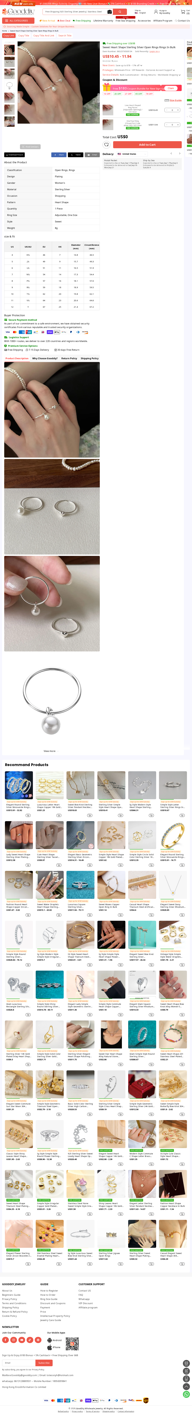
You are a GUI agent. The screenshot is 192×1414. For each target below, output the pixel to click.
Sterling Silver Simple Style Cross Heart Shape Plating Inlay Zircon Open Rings (111, 1105)
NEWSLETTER (10, 1327)
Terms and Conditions (14, 1303)
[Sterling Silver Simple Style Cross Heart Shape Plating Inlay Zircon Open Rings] (111, 1084)
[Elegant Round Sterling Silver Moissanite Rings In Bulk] (19, 785)
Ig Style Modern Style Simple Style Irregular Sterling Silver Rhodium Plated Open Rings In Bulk (49, 955)
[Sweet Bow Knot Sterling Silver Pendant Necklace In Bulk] (80, 785)
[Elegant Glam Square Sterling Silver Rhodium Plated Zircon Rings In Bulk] (142, 985)
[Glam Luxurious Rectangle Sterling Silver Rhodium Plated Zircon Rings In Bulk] (19, 985)
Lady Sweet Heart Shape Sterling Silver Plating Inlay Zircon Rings (18, 855)
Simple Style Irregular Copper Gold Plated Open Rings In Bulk (48, 1204)
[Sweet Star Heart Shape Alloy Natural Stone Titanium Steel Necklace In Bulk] (111, 1034)
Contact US (85, 1290)
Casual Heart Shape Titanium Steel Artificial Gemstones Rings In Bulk (142, 905)
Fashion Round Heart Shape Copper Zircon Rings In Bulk (16, 905)
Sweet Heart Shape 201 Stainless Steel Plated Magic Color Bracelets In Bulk (172, 1055)
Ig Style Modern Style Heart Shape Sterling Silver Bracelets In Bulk (141, 806)
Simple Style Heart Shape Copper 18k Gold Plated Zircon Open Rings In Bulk (111, 855)
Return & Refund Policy (15, 1311)
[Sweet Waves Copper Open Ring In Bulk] (111, 885)
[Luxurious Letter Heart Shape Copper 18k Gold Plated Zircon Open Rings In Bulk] (50, 785)
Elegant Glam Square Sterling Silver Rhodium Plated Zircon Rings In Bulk (141, 1005)
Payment (45, 1307)
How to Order (48, 1294)
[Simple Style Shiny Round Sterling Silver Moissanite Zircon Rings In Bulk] (50, 985)
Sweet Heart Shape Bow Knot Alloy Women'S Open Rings (172, 1005)
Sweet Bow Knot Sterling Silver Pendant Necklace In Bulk (80, 806)
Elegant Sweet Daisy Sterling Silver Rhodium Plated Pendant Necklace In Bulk (172, 905)
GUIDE (44, 1284)
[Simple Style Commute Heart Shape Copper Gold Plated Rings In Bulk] (111, 985)
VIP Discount (86, 1303)
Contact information (126, 1411)
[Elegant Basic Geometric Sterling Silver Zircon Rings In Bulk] (80, 835)
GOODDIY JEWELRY (13, 1284)
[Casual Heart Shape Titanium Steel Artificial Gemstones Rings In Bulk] (142, 885)
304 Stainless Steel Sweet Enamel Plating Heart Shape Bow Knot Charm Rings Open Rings (49, 1254)
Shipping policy (108, 1411)
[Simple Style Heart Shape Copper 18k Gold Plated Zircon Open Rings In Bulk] (111, 835)
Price (43, 1311)
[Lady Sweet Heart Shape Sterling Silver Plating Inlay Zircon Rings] (19, 835)
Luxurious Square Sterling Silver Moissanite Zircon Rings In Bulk (80, 905)
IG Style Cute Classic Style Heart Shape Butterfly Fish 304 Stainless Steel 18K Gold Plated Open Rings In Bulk (172, 1154)
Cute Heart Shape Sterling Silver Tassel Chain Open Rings (47, 855)
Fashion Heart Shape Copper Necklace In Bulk (172, 1204)
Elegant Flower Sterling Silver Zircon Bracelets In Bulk (18, 1254)
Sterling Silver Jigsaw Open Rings (109, 1254)
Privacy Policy (9, 1299)
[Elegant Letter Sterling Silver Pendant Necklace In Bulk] (142, 1184)
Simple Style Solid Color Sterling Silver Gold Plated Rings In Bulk (49, 1055)
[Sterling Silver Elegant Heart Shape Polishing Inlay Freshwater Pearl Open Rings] (80, 1034)
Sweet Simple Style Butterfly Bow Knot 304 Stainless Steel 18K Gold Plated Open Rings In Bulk (172, 1105)
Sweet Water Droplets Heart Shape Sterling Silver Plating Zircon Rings (48, 905)
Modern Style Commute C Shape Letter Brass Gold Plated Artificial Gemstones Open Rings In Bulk (141, 1154)
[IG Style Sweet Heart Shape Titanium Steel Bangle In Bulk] (80, 935)
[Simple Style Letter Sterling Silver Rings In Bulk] (173, 785)
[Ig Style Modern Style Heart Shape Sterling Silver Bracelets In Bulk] (142, 785)
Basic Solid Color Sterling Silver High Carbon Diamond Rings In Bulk (80, 1105)
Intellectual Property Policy (55, 1315)
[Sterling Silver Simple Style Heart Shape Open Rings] (111, 785)
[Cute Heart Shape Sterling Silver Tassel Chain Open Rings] (50, 835)
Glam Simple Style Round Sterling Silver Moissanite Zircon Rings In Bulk (142, 1055)
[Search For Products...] (120, 12)
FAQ (81, 1294)
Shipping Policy (10, 1307)
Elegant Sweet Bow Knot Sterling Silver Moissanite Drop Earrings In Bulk (142, 955)
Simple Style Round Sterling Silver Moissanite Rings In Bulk (18, 955)
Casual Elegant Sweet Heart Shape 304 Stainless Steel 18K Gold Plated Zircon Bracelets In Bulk (172, 1254)
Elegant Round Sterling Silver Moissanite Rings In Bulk (18, 806)
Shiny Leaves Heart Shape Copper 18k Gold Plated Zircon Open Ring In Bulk (111, 1204)
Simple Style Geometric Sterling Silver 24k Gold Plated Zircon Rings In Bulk (141, 1105)
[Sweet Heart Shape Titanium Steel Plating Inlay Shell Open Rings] (19, 1184)
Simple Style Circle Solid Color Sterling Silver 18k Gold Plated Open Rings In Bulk (142, 855)
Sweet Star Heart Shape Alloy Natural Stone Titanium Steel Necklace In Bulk (111, 1055)
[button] (9, 42)
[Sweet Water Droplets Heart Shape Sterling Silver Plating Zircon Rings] (50, 885)
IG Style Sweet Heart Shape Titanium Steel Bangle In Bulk (78, 955)
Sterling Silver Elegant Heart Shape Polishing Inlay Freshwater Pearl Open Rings (79, 1055)
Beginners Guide (11, 1294)
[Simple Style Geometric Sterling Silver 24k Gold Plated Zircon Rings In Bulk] (142, 1084)
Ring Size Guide (48, 1299)
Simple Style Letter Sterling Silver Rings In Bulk (171, 806)
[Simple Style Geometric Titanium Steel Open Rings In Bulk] (50, 1084)
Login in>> (155, 51)
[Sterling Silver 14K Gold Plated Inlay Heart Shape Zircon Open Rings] (19, 1034)
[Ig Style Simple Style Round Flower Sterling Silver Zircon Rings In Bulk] (50, 1134)
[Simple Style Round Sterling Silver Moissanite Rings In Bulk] (19, 935)
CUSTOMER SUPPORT (92, 1284)
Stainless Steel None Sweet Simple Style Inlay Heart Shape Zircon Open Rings (80, 1204)
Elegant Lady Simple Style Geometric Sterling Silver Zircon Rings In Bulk (80, 1005)
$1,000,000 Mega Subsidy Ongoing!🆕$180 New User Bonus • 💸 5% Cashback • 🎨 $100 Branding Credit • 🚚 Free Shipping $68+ (110, 3)
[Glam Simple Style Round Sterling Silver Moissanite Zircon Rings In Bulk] (142, 1034)
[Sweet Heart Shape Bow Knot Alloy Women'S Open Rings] (173, 985)
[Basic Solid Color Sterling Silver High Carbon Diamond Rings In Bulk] (80, 1084)
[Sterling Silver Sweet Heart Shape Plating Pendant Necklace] (142, 1234)
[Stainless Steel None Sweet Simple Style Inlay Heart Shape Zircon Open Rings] (80, 1184)
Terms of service (93, 1411)
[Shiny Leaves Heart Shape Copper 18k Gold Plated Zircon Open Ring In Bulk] (111, 1184)
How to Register (49, 1290)
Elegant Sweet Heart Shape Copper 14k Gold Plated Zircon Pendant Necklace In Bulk (110, 1154)
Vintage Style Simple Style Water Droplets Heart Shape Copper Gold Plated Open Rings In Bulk (172, 955)
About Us (7, 1290)
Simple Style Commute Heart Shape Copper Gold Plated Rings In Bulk (110, 1005)
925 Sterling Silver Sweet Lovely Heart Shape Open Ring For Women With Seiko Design (80, 1154)
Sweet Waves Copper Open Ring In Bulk (109, 905)
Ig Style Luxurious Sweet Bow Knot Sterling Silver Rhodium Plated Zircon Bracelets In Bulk (80, 1254)
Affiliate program (88, 1307)
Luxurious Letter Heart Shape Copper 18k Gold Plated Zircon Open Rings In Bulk (48, 806)
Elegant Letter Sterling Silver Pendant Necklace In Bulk (141, 1204)
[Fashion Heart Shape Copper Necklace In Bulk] (173, 1184)
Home (4, 31)
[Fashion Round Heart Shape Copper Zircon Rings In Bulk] (19, 885)
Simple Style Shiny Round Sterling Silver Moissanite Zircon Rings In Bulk (49, 1005)
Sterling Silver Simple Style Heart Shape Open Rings (111, 806)
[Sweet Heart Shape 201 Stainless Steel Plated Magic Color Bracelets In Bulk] (173, 1034)
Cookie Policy (9, 1315)
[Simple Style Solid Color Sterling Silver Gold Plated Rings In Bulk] (50, 1034)
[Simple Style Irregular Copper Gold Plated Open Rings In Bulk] (50, 1184)
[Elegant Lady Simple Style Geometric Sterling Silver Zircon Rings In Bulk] (80, 985)
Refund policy (63, 1411)
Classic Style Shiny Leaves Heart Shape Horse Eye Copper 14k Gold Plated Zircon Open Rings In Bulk (18, 1154)
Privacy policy (77, 1411)
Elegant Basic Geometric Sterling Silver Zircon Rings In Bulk (80, 855)
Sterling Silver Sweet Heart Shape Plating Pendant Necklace (140, 1254)
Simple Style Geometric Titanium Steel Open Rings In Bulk (48, 1105)
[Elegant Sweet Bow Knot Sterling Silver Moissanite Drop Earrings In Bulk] (142, 935)
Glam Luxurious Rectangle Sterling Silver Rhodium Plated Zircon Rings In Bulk (18, 1005)
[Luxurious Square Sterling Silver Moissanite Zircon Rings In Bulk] (80, 885)
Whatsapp (84, 1299)
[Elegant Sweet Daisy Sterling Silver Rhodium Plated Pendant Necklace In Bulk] (173, 885)
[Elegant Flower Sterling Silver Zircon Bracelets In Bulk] (19, 1234)
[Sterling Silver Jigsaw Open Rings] (111, 1234)
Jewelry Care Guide (50, 1320)
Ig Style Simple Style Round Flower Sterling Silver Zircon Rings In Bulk (48, 1154)
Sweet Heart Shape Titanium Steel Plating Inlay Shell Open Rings (17, 1204)
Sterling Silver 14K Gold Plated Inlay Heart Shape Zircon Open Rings (18, 1055)
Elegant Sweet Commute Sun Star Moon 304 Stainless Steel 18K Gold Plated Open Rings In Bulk (18, 1105)
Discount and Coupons (52, 1303)
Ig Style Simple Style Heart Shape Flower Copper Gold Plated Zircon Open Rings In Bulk (109, 955)
